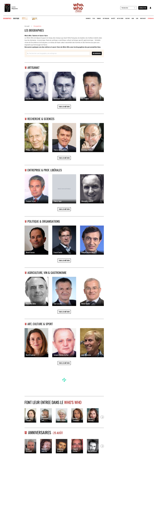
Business (88, 18)
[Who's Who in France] (78, 8)
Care (133, 18)
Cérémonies (151, 18)
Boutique (16, 18)
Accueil (27, 26)
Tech (93, 18)
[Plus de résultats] (102, 417)
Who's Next (143, 18)
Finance (99, 18)
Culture (127, 18)
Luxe (137, 18)
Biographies (7, 18)
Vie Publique (106, 18)
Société (113, 18)
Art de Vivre (120, 18)
